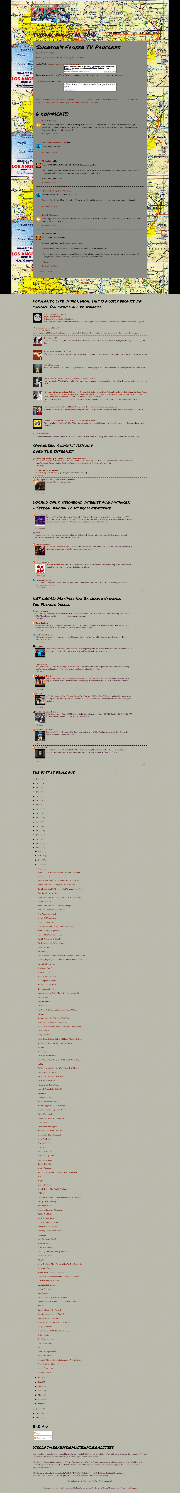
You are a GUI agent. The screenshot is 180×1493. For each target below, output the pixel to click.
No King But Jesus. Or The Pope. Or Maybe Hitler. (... (59, 1043)
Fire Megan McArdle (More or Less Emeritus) (55, 479)
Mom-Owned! (43, 1093)
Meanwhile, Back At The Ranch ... (51, 1076)
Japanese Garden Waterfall (48, 1318)
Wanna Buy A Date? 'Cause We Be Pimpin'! (55, 905)
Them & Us (42, 1005)
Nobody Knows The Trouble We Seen (52, 1189)
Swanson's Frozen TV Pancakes (50, 1209)
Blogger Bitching (67, 99)
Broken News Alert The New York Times (54, 1018)
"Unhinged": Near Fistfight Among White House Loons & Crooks (69, 420)
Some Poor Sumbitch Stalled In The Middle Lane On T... (60, 1276)
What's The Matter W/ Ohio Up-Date (52, 1118)
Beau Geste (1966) (53, 732)
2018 (38, 813)
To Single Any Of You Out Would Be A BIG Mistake (58, 1068)
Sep (40, 864)
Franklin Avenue (42, 514)
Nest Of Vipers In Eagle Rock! (50, 1089)
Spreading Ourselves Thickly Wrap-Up (53, 1251)
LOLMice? (42, 1193)
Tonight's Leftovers (45, 1326)
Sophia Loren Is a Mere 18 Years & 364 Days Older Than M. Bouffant (71, 378)
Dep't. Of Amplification (47, 1351)
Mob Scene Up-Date (46, 1155)
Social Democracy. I (53, 714)
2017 (38, 817)
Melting (41, 1064)
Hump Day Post (44, 1034)
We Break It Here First (47, 984)
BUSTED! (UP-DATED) (47, 976)
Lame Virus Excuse (45, 1343)
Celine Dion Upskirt (51, 365)
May (40, 1386)
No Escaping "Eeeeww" (47, 980)
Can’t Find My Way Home (45, 613)
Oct (40, 860)
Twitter (90, 25)
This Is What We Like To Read (50, 934)
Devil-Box (90, 99)
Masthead (57, 25)
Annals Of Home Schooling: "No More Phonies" (57, 884)
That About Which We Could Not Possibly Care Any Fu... (60, 1059)
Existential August (45, 1247)
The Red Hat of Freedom (55, 564)
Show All (144, 591)
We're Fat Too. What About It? (50, 1130)
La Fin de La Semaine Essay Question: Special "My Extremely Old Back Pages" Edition (78, 696)
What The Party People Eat (48, 930)
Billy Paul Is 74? (50, 338)
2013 (38, 834)
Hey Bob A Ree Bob (46, 968)
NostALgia (42, 1234)
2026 (38, 778)
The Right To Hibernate (47, 1055)
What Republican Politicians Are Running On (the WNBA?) (57, 666)
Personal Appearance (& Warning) (51, 1105)
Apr (40, 1390)
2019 (38, 809)
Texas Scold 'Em (44, 1143)
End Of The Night (45, 1214)
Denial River (80, 99)
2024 (38, 787)
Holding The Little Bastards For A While (54, 1322)
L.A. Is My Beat (42, 562)
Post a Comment (45, 271)
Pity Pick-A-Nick (44, 901)
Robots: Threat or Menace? (78, 102)
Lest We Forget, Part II (47, 1239)
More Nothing (43, 1293)
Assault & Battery (45, 1355)
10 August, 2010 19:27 (50, 206)
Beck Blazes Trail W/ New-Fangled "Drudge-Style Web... (60, 888)
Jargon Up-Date (44, 1001)
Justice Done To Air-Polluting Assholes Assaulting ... (58, 1172)
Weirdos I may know (43, 535)
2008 (38, 1413)
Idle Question (43, 997)
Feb (40, 1399)
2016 (38, 822)
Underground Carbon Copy (48, 1222)
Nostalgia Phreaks (45, 1372)
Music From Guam (45, 1159)
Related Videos (44, 972)
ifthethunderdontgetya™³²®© (54, 142)
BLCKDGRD (41, 747)
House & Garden (44, 876)
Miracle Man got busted (44, 472)
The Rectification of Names (46, 711)
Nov (40, 855)
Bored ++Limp (43, 1243)
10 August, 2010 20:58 (50, 265)
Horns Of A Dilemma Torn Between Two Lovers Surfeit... (60, 1026)
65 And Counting (44, 1289)
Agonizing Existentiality (47, 1284)
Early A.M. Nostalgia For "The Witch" (53, 1022)
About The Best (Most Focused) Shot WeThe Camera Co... (61, 1264)
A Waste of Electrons (50, 99)
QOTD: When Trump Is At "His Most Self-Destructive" (56, 625)
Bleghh (40, 1180)
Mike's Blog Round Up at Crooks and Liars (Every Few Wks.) (61, 458)
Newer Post (39, 283)
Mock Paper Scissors (44, 634)
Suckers (41, 1047)
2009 (38, 1409)
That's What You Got (46, 1114)
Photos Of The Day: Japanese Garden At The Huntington (60, 1197)
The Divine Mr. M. (43, 580)
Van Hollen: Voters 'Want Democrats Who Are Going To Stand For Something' (64, 460)
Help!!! (40, 1347)
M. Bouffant (47, 161)
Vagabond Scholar (42, 544)
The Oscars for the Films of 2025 (58, 546)
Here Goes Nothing (45, 1339)
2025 (38, 783)
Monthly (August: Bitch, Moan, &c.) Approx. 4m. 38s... (59, 993)
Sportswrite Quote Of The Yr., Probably (53, 1330)
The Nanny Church (45, 1255)
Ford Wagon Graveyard (47, 914)
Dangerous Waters (45, 1268)
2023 (38, 791)
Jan (39, 1403)
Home (40, 25)
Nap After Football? (45, 1151)
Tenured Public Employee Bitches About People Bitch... (59, 1359)
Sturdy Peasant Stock (46, 1218)
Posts (38, 1433)
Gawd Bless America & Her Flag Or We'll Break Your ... (60, 897)
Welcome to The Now (44, 676)
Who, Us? (41, 1259)
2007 (38, 1417)
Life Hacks (39, 637)
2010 (38, 847)
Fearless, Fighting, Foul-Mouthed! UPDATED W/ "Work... (61, 959)
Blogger (133, 1487)
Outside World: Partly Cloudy (49, 938)
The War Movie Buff (44, 729)
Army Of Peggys (44, 1168)
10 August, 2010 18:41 (50, 152)
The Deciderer (43, 1030)
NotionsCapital (41, 611)
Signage (41, 1013)
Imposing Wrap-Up (45, 1205)
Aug (40, 868)
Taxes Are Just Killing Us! (48, 1364)
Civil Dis (41, 1147)
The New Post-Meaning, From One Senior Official (57, 1009)
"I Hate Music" (44, 1334)
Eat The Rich (100, 99)
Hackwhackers (41, 623)
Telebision (109, 25)
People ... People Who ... (47, 922)
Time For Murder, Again (47, 1226)
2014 (38, 830)
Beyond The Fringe (45, 1164)
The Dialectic (95, 102)
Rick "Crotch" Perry (40, 433)
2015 (38, 826)
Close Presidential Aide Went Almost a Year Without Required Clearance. (73, 678)
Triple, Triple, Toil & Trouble (49, 1084)
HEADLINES (49, 102)
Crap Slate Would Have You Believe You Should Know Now (61, 955)
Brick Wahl (40, 532)
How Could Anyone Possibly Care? (51, 909)
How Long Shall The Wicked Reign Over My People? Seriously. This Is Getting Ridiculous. (58, 316)
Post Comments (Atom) (53, 288)
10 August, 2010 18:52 (50, 182)
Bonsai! (41, 1305)
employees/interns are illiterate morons (66, 64)
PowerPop (39, 693)
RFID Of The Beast (45, 1368)
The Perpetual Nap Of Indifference (51, 943)
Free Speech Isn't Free (120, 99)
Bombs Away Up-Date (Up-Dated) (51, 1272)
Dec (40, 851)
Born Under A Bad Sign (47, 989)
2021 (38, 800)
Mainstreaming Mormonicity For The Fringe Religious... (60, 872)
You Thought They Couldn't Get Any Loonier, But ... (46, 328)
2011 (38, 843)
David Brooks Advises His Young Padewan (61, 648)
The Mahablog (41, 664)
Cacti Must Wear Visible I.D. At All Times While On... (60, 1301)
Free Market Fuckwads (47, 1072)
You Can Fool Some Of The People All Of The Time (58, 880)
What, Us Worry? (44, 947)
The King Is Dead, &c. (47, 1080)
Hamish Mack (48, 120)
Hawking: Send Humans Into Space (51, 1230)
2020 (38, 804)
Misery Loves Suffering (47, 1201)
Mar (40, 1395)
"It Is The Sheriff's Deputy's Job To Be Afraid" (56, 926)
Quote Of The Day (45, 1184)
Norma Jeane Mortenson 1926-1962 (57, 351)
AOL (40, 1176)
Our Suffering (61, 102)
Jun (39, 1382)
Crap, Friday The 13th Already (50, 1134)
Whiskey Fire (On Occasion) (47, 470)
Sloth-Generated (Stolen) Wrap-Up (51, 1314)
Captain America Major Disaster (50, 1109)
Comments (40, 1438)
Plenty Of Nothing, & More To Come (52, 1297)
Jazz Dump (42, 1051)
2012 (38, 839)
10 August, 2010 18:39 (50, 133)
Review (74, 25)
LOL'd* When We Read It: (48, 1280)
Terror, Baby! (43, 1122)
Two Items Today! (45, 1097)
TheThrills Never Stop (46, 963)
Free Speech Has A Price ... (49, 893)
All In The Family (45, 1139)
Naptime (49, 482)
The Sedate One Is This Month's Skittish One (62, 749)
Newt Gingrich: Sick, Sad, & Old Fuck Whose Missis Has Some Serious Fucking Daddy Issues (81, 406)
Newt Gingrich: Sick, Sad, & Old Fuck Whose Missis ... (60, 1039)
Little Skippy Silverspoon (47, 1126)
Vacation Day (43, 951)
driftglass (39, 646)
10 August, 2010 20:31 (50, 225)
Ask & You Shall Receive (48, 1101)
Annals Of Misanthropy (47, 918)
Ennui (108, 99)
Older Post (141, 283)
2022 (38, 796)
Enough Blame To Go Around (49, 1310)
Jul (39, 1377)
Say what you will (43, 81)
